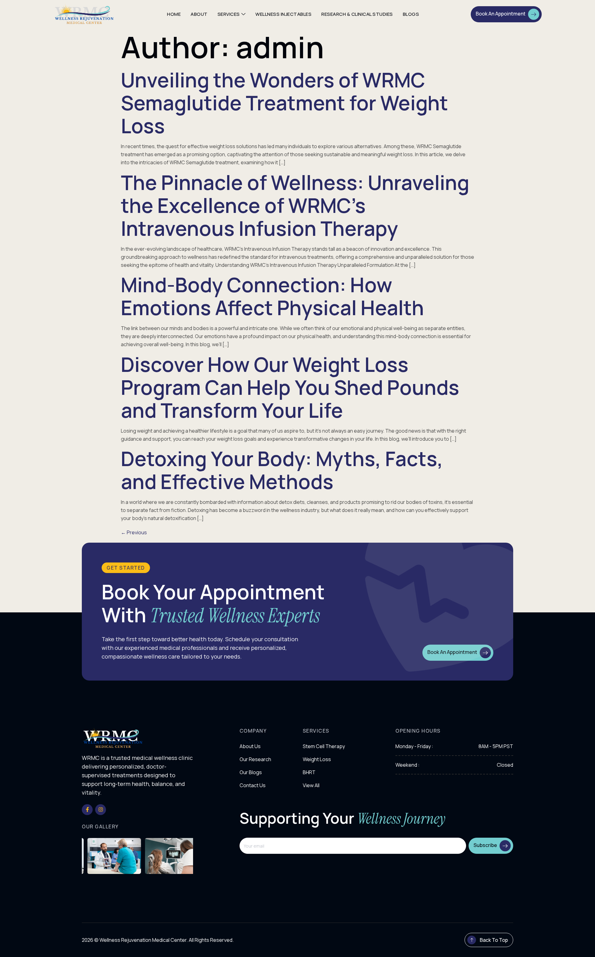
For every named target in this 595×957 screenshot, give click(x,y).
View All (311, 785)
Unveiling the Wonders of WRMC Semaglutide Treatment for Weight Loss (284, 102)
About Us (250, 746)
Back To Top (494, 940)
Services (229, 14)
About (199, 14)
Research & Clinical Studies (357, 14)
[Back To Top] (471, 940)
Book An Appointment (501, 13)
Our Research (255, 759)
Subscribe (485, 845)
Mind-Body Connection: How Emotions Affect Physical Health (272, 296)
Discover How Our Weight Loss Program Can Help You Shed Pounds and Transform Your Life (290, 387)
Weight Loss (317, 759)
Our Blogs (251, 772)
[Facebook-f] (87, 809)
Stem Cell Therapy (324, 746)
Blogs (411, 14)
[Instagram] (100, 809)
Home (174, 14)
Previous (134, 532)
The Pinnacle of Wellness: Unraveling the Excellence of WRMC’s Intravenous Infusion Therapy (295, 205)
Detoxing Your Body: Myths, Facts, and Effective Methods (282, 470)
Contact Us (253, 785)
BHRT (309, 772)
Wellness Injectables (283, 14)
